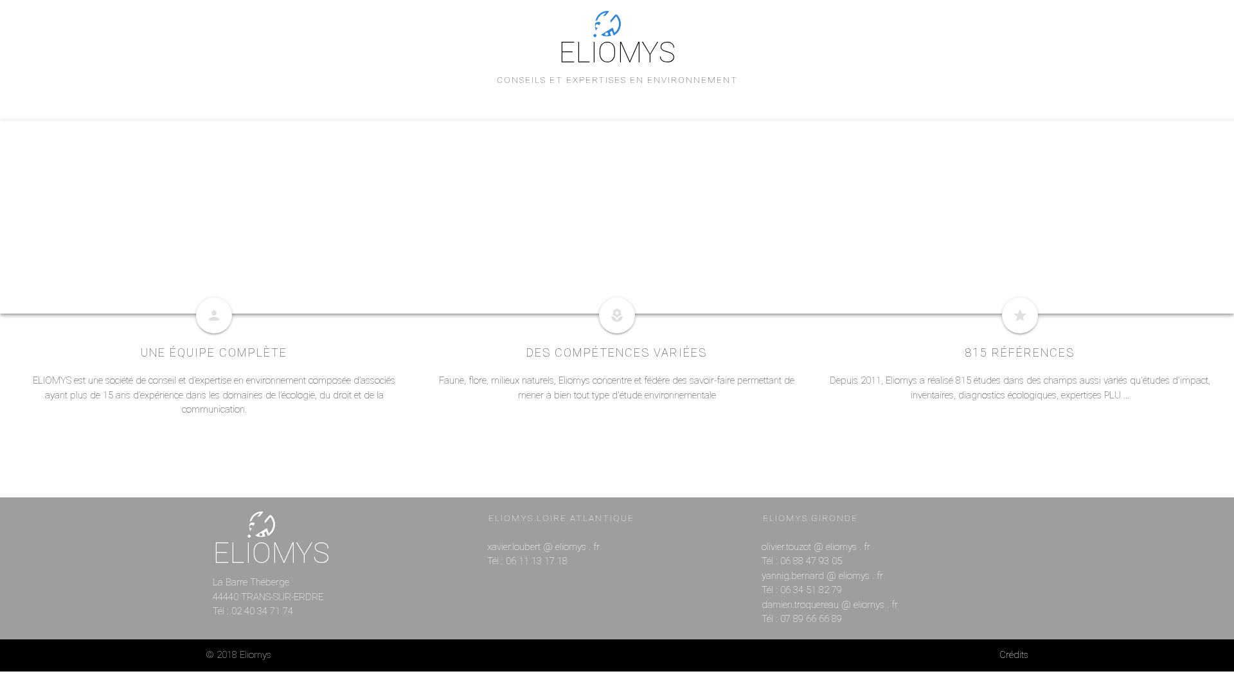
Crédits (1013, 655)
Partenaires (730, 142)
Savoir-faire (568, 142)
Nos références (649, 142)
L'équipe (499, 142)
